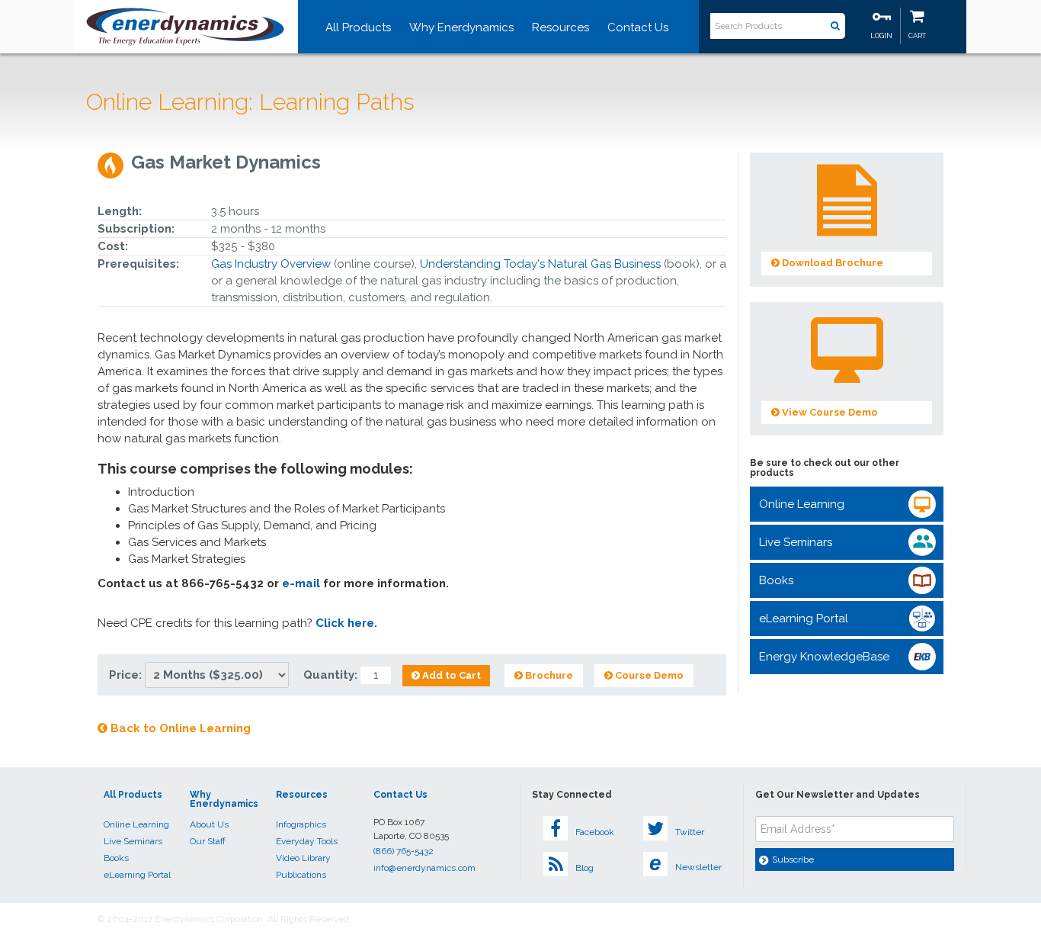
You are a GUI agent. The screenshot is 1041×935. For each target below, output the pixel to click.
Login (881, 36)
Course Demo (648, 675)
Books (776, 580)
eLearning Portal (803, 618)
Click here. (346, 623)
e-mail (301, 583)
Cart (917, 36)
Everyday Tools (307, 841)
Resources (560, 27)
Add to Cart (450, 675)
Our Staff (208, 841)
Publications (301, 874)
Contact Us (637, 27)
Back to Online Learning (179, 728)
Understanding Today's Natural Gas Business (540, 264)
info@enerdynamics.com (424, 868)
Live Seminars (795, 542)
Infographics (301, 824)
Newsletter (685, 863)
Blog (584, 868)
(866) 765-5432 (403, 851)
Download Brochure (831, 262)
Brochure (548, 675)
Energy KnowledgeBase (824, 656)
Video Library (303, 858)
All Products (358, 27)
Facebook (594, 832)
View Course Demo (829, 412)
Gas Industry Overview (271, 264)
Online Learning (801, 504)
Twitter (689, 832)
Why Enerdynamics (461, 27)
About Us (209, 824)
